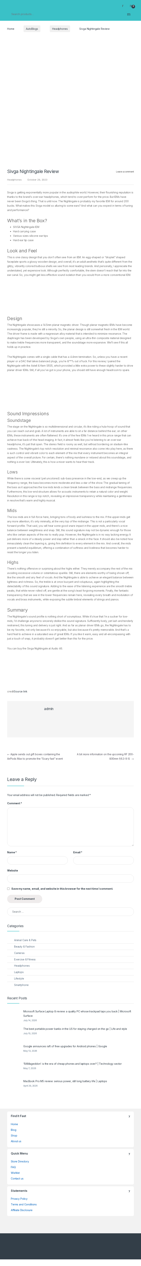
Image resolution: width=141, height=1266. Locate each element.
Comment (14, 803)
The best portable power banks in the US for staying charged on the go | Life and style (75, 1028)
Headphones (60, 28)
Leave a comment (125, 171)
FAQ (13, 1167)
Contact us (17, 1178)
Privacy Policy (19, 1198)
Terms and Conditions (24, 1204)
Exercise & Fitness (25, 959)
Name (12, 852)
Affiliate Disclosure (21, 1210)
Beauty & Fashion (24, 946)
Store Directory (20, 1161)
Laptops (19, 972)
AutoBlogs (32, 28)
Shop (14, 1135)
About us (16, 1141)
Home (10, 28)
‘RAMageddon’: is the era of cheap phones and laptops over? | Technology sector (72, 1063)
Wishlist (15, 1172)
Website (12, 870)
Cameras (19, 953)
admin (48, 709)
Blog (13, 1129)
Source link (20, 691)
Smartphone (21, 984)
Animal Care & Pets (25, 940)
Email (77, 852)
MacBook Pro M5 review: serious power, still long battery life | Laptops (65, 1081)
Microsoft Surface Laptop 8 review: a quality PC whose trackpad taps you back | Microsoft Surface (77, 1013)
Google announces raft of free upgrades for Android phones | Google (65, 1046)
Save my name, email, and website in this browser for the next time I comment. (62, 888)
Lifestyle (19, 978)
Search (128, 14)
